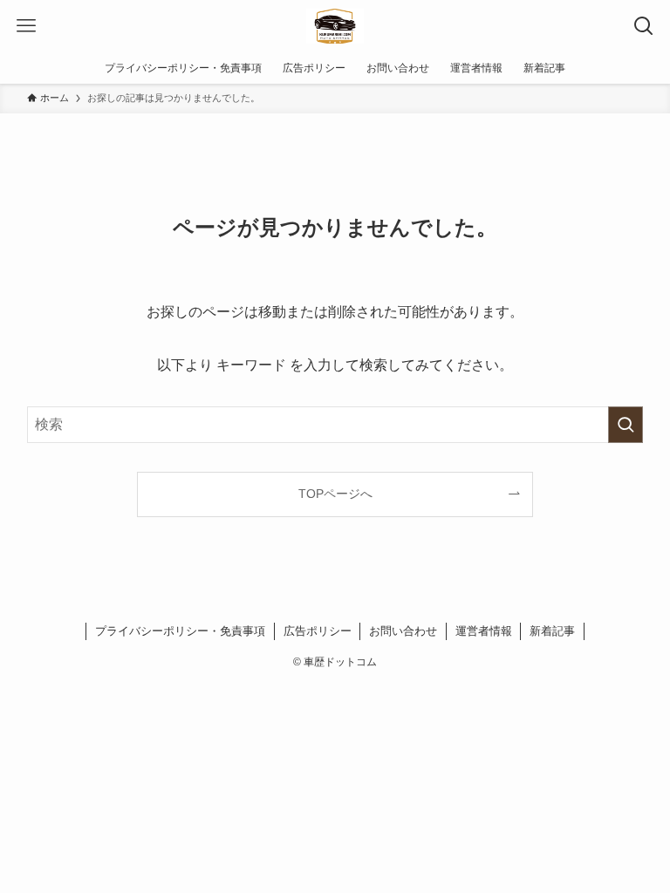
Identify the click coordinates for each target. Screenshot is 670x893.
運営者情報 (483, 630)
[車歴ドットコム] (335, 26)
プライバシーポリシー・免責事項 (180, 630)
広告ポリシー (318, 630)
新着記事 (552, 630)
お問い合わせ (403, 630)
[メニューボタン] (26, 26)
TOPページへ (335, 494)
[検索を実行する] (625, 424)
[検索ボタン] (644, 26)
